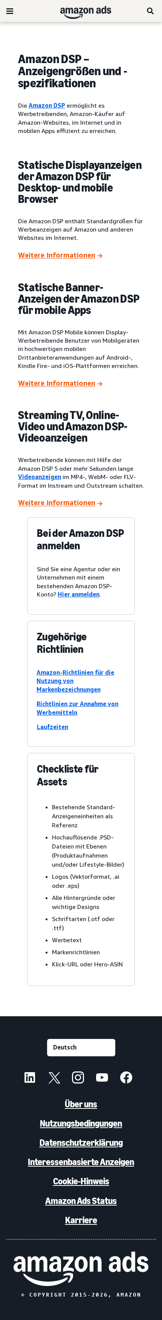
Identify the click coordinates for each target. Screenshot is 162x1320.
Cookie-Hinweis (81, 1181)
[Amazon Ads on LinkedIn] (30, 1078)
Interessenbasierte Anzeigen (81, 1161)
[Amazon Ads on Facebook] (126, 1078)
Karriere (81, 1220)
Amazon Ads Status (81, 1200)
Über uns (81, 1104)
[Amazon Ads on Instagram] (78, 1078)
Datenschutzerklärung (81, 1142)
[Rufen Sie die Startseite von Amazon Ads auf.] (81, 1269)
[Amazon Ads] (79, 11)
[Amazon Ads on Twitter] (54, 1078)
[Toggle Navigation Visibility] (10, 11)
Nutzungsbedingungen (81, 1123)
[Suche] (150, 11)
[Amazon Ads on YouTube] (102, 1078)
